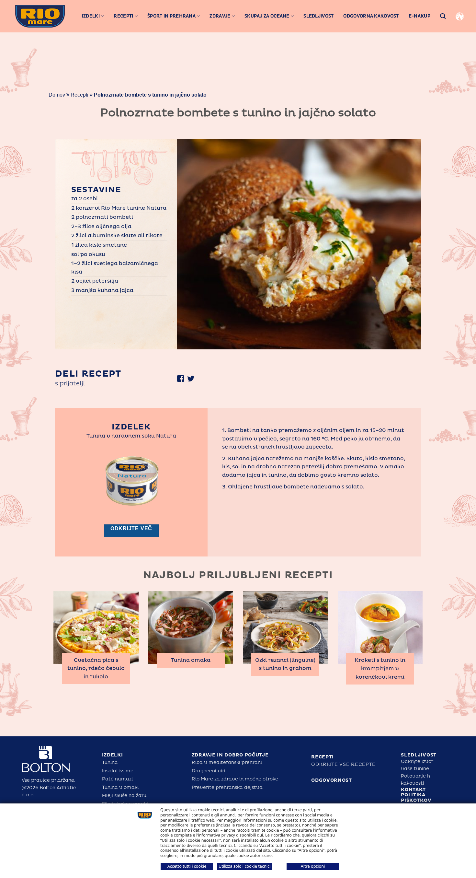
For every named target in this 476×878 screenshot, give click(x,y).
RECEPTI (322, 757)
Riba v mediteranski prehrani (227, 762)
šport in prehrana (171, 16)
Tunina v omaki (120, 787)
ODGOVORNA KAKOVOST (371, 16)
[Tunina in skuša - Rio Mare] (40, 16)
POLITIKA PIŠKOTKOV (416, 797)
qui (260, 835)
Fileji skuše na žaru (124, 795)
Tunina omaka (190, 660)
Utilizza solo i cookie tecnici (244, 866)
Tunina (110, 762)
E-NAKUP (419, 16)
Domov (57, 95)
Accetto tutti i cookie (187, 866)
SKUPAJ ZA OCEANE (266, 16)
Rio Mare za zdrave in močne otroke (235, 779)
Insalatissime (117, 771)
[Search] (443, 16)
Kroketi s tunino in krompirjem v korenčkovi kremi (380, 668)
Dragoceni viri (208, 771)
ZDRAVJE (220, 16)
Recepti (123, 16)
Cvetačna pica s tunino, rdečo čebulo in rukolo (96, 668)
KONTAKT (413, 789)
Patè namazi (117, 779)
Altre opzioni (313, 866)
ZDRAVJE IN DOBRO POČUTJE (230, 755)
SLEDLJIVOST (418, 755)
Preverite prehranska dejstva (227, 787)
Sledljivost (318, 16)
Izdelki (91, 16)
